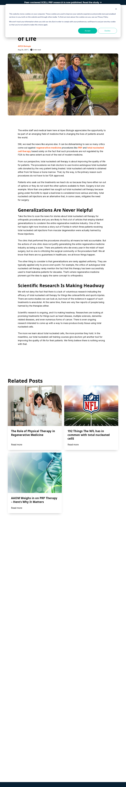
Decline (107, 31)
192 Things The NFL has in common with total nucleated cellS (89, 434)
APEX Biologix (24, 46)
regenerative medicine (48, 147)
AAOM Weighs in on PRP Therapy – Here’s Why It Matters (34, 500)
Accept (87, 31)
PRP (80, 147)
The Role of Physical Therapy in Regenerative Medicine (33, 433)
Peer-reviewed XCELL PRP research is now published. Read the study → (63, 2)
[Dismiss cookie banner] (116, 9)
